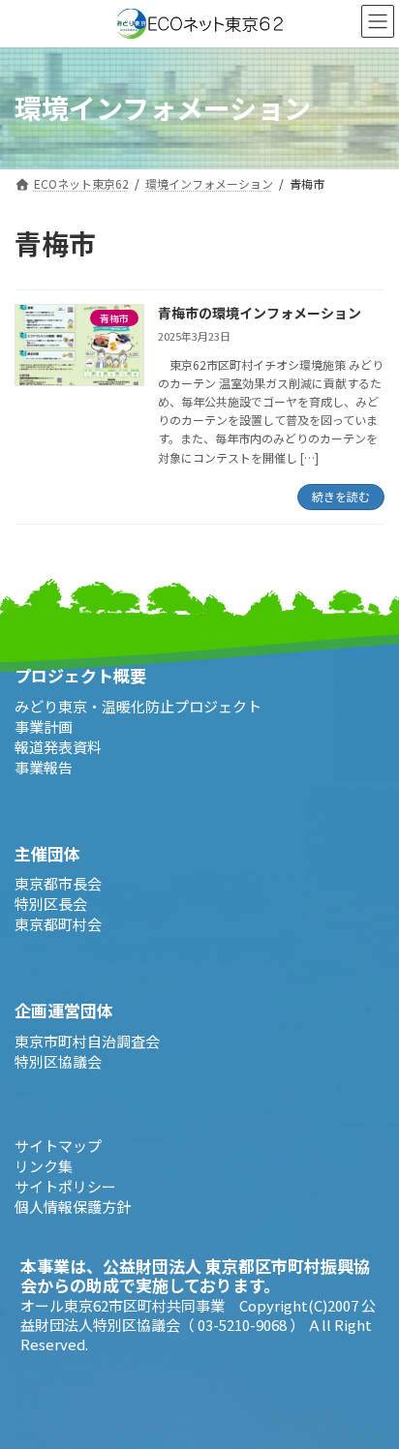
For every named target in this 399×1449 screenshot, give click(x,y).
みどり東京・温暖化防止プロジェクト (138, 705)
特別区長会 (51, 903)
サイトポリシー (65, 1185)
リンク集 (44, 1165)
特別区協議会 (58, 1060)
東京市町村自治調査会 (87, 1040)
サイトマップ (58, 1144)
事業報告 (44, 766)
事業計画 (44, 725)
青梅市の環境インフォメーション (259, 312)
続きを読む (341, 496)
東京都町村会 (58, 924)
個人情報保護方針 (73, 1205)
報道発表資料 (58, 746)
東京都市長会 (58, 883)
